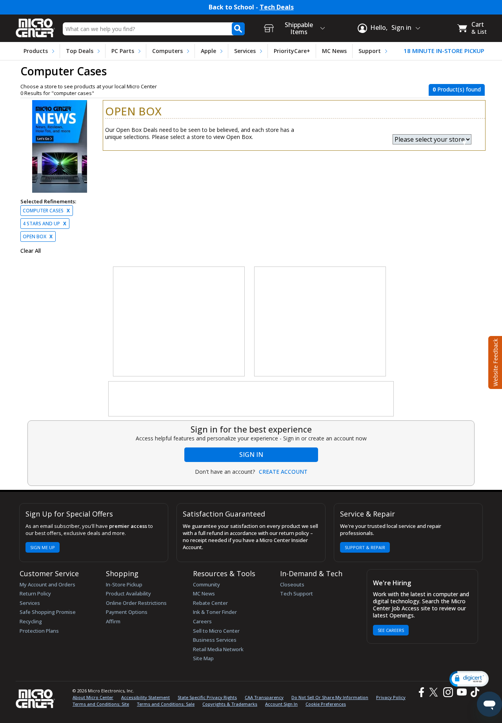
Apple (208, 51)
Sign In (251, 454)
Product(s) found (457, 89)
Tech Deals (277, 7)
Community (206, 584)
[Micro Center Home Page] (35, 25)
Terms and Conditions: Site (101, 704)
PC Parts (122, 51)
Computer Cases (46, 210)
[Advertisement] (179, 322)
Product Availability (128, 593)
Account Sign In (281, 704)
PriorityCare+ (292, 51)
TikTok (473, 692)
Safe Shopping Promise (48, 611)
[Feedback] (494, 361)
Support (369, 51)
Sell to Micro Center (216, 630)
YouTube (461, 692)
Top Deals (79, 51)
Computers (167, 51)
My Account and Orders (47, 584)
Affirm (113, 621)
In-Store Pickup (124, 584)
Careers (202, 621)
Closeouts (292, 584)
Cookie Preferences (326, 704)
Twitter (434, 692)
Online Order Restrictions (136, 602)
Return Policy (35, 593)
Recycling (31, 621)
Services (245, 51)
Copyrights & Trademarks (229, 704)
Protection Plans (39, 630)
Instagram (447, 692)
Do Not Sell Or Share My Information (329, 697)
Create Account (283, 471)
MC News (334, 51)
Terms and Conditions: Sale (166, 704)
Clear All (30, 250)
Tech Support (296, 593)
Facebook (420, 692)
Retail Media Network (218, 649)
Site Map (203, 658)
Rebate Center (210, 602)
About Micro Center (93, 697)
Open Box (38, 236)
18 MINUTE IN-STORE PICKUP (444, 51)
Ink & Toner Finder (215, 611)
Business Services (214, 639)
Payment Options (126, 611)
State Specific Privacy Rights (207, 697)
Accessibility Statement (145, 697)
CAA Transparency (264, 697)
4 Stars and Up (44, 223)
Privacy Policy (391, 697)
